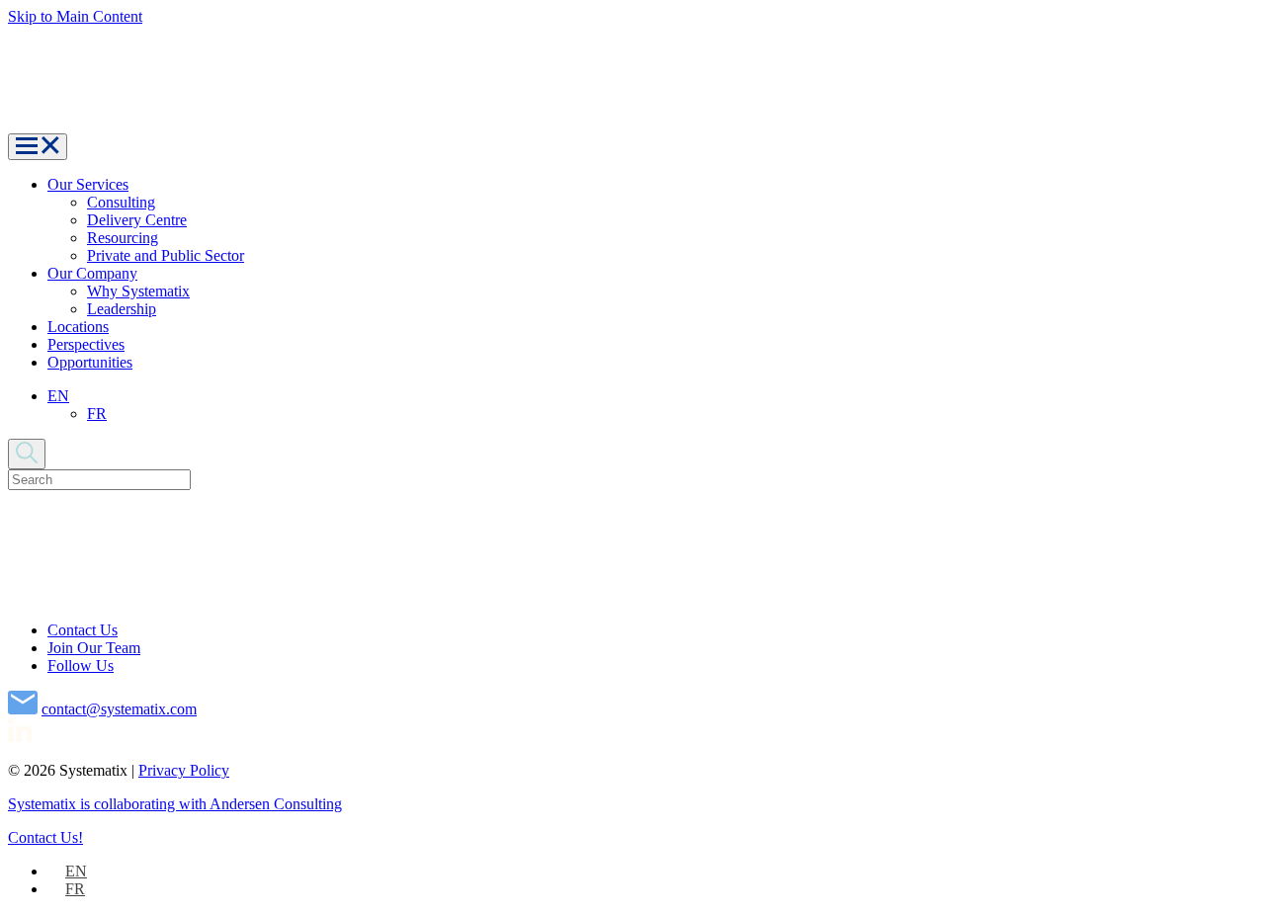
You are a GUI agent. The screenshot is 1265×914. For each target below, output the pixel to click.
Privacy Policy (183, 770)
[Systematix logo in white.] (306, 596)
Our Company (92, 273)
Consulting (121, 202)
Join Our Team (93, 647)
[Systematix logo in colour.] (286, 124)
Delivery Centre (137, 219)
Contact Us (82, 630)
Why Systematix (138, 291)
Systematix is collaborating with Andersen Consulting (175, 803)
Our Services (87, 184)
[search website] (26, 454)
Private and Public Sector (165, 255)
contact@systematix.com (119, 709)
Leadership (121, 308)
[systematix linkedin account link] (20, 736)
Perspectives (86, 344)
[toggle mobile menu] (37, 146)
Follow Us (80, 665)
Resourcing (122, 237)
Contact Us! (45, 837)
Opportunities (89, 362)
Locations (78, 326)
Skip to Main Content (75, 16)
